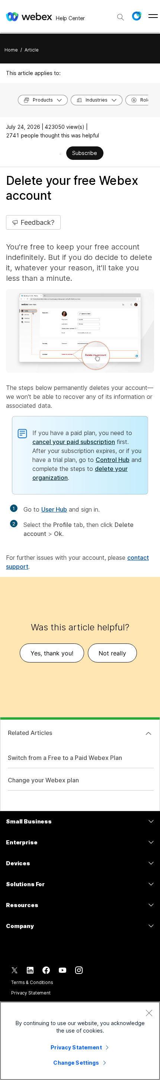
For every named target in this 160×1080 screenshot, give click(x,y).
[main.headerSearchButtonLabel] (120, 14)
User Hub (54, 509)
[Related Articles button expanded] (148, 733)
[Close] (149, 1013)
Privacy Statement (31, 993)
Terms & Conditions (32, 982)
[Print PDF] (60, 154)
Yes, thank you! (52, 653)
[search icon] (120, 17)
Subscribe (84, 153)
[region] (80, 1041)
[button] (136, 16)
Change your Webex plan (43, 780)
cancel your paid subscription (73, 442)
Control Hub (112, 459)
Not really (112, 653)
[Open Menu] (153, 16)
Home (11, 50)
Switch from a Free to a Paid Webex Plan (65, 757)
